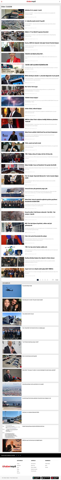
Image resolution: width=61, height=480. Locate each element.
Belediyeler (19, 465)
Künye (46, 465)
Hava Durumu (33, 463)
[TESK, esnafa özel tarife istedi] (12, 151)
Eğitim (18, 471)
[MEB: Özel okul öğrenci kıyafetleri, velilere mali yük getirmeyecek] (12, 231)
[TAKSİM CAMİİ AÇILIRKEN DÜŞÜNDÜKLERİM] (12, 73)
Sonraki (57, 279)
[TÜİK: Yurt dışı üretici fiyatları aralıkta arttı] (12, 255)
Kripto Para (33, 465)
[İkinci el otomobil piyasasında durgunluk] (12, 367)
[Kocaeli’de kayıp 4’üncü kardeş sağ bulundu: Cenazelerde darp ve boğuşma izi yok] (12, 409)
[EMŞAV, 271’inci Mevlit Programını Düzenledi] (12, 40)
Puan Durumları (33, 471)
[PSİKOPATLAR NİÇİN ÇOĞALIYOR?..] (12, 62)
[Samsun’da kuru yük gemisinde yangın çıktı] (12, 196)
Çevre (18, 467)
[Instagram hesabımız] (20, 455)
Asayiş (18, 463)
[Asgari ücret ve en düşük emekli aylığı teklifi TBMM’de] (12, 277)
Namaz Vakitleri (33, 467)
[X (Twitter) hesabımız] (18, 455)
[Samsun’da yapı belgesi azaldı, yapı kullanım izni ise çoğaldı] (12, 395)
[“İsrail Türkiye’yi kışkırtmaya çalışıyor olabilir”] (12, 353)
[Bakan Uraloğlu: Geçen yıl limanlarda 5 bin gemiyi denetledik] (12, 173)
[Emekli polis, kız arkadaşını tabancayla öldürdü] (12, 423)
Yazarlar (46, 467)
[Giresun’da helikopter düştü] (12, 297)
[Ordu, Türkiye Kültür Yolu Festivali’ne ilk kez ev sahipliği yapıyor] (12, 339)
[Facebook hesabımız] (16, 455)
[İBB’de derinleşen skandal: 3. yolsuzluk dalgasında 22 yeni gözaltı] (12, 84)
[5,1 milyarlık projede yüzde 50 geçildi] (12, 29)
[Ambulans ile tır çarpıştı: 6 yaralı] (12, 18)
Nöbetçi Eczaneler (34, 469)
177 (52, 279)
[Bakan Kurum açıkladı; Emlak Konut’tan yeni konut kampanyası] (12, 140)
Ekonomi (18, 472)
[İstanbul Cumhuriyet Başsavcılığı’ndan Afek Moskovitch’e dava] (12, 437)
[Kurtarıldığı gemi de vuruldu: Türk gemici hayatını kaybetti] (12, 311)
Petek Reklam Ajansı (14, 477)
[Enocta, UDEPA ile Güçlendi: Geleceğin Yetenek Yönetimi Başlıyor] (12, 51)
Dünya (18, 469)
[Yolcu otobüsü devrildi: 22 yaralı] (12, 325)
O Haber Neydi (47, 463)
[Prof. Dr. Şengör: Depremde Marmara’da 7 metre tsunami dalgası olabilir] (12, 184)
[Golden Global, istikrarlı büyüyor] (12, 116)
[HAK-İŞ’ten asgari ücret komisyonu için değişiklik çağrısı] (12, 451)
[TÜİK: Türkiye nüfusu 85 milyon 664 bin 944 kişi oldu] (12, 162)
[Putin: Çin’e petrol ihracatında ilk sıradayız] (12, 244)
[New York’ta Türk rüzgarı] (12, 95)
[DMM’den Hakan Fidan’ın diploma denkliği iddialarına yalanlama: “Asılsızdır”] (12, 127)
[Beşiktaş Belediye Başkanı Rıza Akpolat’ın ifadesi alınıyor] (12, 266)
